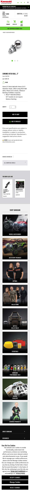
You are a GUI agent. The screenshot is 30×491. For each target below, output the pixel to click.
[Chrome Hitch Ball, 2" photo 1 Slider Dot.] (12, 61)
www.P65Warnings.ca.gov (8, 141)
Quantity (4, 106)
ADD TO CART (15, 114)
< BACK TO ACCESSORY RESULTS (8, 32)
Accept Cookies (15, 477)
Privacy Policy (20, 473)
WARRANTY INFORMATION (7, 156)
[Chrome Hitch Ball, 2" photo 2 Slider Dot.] (15, 61)
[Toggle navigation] (28, 2)
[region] (15, 465)
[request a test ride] (22, 2)
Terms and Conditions (18, 471)
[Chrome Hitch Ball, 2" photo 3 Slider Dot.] (17, 61)
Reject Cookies (15, 487)
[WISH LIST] (18, 2)
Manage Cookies (15, 482)
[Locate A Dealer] (25, 2)
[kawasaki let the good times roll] (8, 2)
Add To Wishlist (16, 122)
